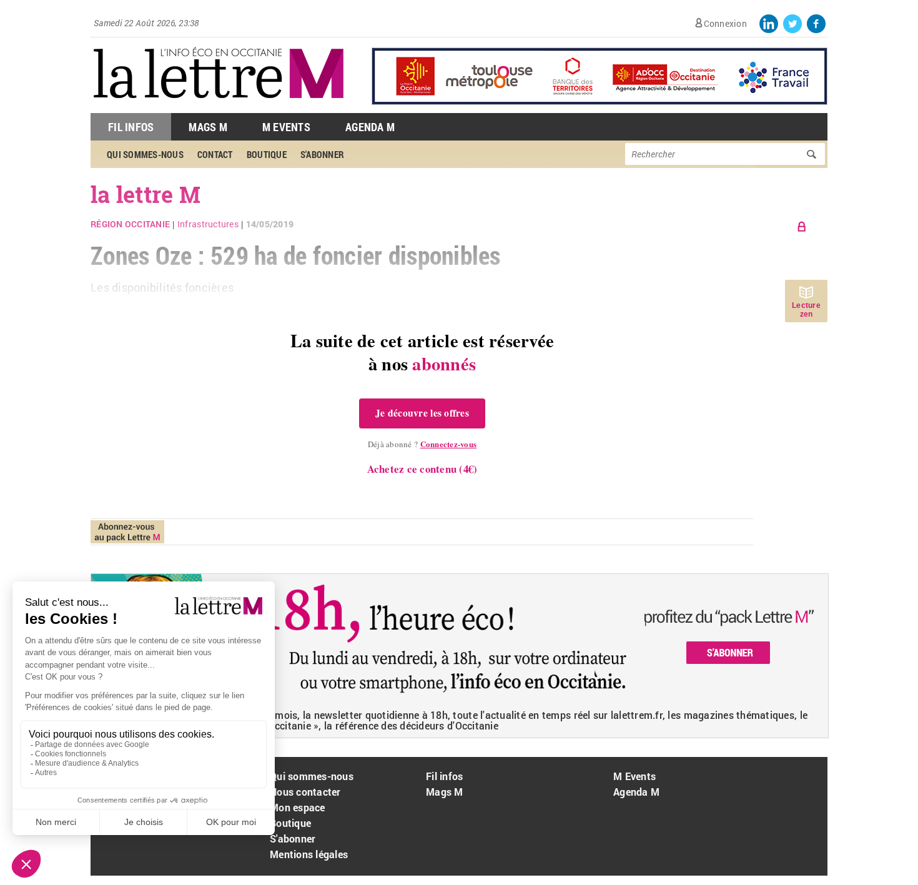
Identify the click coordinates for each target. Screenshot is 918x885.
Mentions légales (309, 854)
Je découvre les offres (422, 413)
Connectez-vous (448, 444)
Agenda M (370, 126)
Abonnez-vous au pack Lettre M (127, 531)
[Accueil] (218, 106)
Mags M (208, 126)
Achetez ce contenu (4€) (422, 469)
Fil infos (444, 776)
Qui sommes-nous (311, 776)
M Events (286, 126)
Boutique (290, 822)
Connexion (725, 23)
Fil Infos (131, 126)
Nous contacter (305, 791)
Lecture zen (806, 310)
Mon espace (297, 807)
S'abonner (292, 838)
